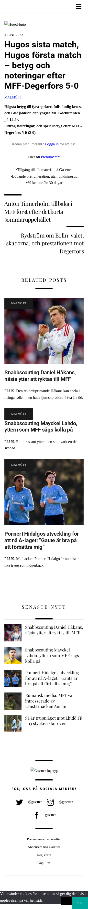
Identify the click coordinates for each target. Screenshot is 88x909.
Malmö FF (13, 97)
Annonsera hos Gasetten (44, 847)
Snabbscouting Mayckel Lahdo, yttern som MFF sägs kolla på (40, 426)
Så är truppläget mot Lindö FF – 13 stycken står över (53, 720)
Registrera (44, 855)
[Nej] (66, 901)
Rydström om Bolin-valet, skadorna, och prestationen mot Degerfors (45, 243)
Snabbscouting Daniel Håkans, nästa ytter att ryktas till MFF (40, 375)
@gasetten (34, 802)
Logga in (52, 144)
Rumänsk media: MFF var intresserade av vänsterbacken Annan (49, 701)
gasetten (50, 815)
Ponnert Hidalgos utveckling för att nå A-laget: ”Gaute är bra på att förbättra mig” (41, 540)
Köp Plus (44, 863)
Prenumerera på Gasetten (44, 839)
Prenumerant (50, 157)
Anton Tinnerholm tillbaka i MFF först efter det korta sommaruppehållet (38, 211)
